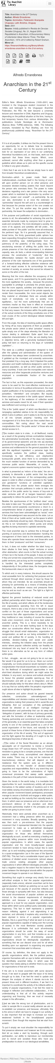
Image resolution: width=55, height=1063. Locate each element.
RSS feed (14, 1058)
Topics (38, 1058)
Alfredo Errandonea (21, 17)
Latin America (21, 22)
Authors (29, 1058)
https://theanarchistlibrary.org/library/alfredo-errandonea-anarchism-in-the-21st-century (24, 47)
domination (18, 20)
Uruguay (32, 22)
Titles (22, 1058)
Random (4, 1058)
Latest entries (48, 1058)
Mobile (28, 1061)
